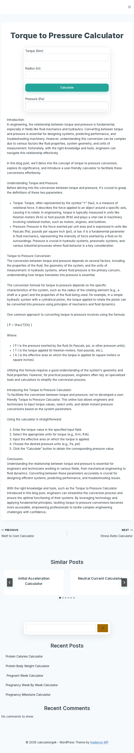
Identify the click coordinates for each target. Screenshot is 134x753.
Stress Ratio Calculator (116, 533)
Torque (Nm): (34, 51)
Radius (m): (33, 68)
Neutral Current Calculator (100, 578)
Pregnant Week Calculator (24, 675)
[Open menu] (129, 7)
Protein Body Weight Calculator (28, 666)
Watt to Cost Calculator (17, 533)
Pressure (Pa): (35, 99)
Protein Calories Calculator (25, 656)
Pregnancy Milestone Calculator (28, 694)
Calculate (67, 87)
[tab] (60, 598)
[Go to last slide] (10, 582)
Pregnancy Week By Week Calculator (32, 685)
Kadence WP (99, 742)
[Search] (102, 628)
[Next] (124, 582)
